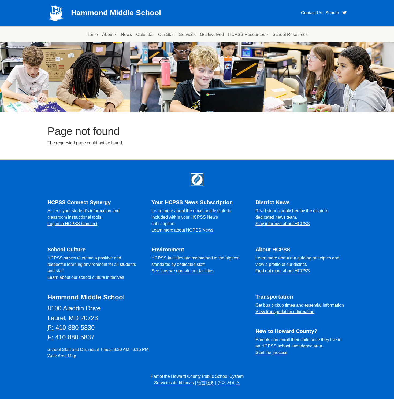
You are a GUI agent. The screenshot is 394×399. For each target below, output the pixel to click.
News (126, 34)
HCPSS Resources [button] (246, 34)
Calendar (145, 34)
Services (187, 34)
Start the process (271, 352)
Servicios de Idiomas (174, 382)
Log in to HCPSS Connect (72, 223)
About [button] (107, 34)
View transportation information (284, 311)
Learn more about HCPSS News (182, 230)
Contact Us (311, 12)
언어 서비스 (228, 382)
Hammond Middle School (116, 13)
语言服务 (205, 382)
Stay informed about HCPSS (282, 223)
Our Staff (166, 34)
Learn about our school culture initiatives (85, 277)
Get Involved (212, 34)
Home (92, 34)
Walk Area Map (61, 356)
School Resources (290, 34)
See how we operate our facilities (182, 271)
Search (332, 12)
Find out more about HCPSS (282, 271)
